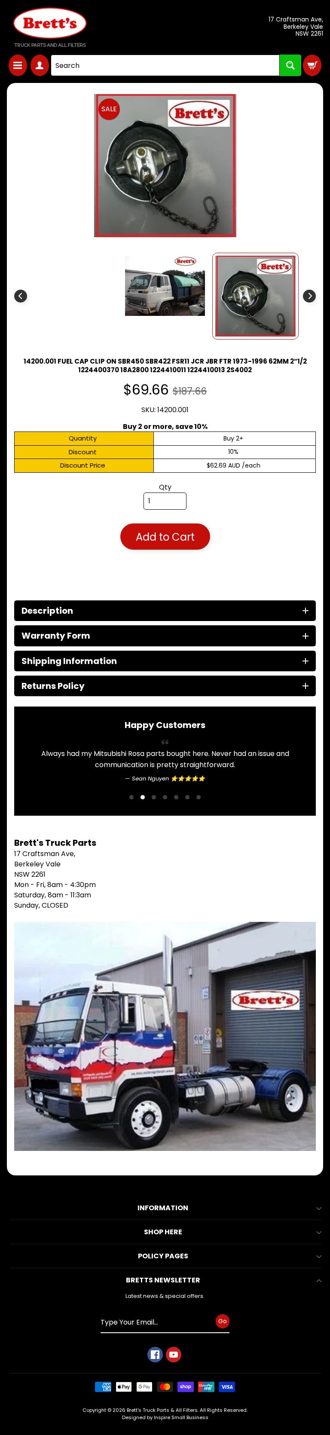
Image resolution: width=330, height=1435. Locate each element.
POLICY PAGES (163, 1256)
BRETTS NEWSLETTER (163, 1280)
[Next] (309, 296)
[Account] (40, 65)
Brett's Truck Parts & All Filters (162, 1410)
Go (222, 1321)
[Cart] (312, 65)
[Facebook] (155, 1354)
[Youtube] (173, 1354)
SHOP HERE (163, 1232)
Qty (165, 487)
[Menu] (18, 65)
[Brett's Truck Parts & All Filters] (50, 27)
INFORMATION (163, 1208)
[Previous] (20, 296)
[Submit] (290, 65)
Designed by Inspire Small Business (165, 1417)
